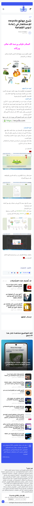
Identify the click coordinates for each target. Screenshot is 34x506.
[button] (8, 273)
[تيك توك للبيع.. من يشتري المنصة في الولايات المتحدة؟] (28, 409)
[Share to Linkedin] (14, 273)
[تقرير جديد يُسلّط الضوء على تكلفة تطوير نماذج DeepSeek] (28, 436)
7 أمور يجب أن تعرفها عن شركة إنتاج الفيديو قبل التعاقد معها (14, 296)
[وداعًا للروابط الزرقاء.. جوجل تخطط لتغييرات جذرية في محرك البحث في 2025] (28, 385)
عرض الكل (5, 281)
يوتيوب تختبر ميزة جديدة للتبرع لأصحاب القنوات (14, 285)
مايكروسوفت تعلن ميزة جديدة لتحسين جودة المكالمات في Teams (14, 375)
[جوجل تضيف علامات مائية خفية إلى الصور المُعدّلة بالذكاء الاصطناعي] (17, 355)
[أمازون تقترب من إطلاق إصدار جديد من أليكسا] (28, 393)
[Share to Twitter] (20, 273)
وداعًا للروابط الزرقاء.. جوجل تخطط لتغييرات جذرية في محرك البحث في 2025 (14, 384)
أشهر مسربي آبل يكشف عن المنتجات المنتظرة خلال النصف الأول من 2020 (13, 305)
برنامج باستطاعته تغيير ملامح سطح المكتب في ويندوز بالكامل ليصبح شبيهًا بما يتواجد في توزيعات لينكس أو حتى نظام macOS (13, 426)
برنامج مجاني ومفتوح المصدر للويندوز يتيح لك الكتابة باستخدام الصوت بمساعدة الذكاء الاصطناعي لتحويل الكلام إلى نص (13, 417)
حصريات (23, 268)
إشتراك (10, 499)
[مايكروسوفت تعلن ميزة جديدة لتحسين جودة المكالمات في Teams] (28, 377)
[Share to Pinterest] (17, 273)
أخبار (29, 360)
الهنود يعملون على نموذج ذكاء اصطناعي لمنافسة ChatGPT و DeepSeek (15, 400)
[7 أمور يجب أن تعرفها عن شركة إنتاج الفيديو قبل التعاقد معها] (27, 298)
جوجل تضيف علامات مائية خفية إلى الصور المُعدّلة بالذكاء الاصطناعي (17, 364)
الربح (30, 17)
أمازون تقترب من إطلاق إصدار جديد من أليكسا (13, 391)
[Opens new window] (17, 83)
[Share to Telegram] (11, 273)
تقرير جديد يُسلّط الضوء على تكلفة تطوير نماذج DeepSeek (14, 434)
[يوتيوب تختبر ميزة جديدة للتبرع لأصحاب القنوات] (27, 288)
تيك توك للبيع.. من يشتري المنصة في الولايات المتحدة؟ (13, 407)
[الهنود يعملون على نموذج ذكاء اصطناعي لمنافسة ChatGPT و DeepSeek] (28, 401)
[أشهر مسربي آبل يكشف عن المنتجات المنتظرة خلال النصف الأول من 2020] (27, 307)
